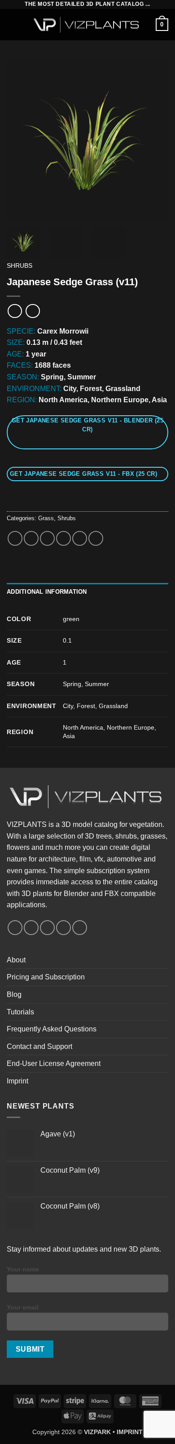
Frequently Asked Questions (51, 1029)
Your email (23, 1307)
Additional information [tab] (47, 591)
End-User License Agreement (54, 1063)
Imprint (17, 1081)
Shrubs (19, 265)
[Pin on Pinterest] (79, 538)
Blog (14, 994)
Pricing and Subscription (46, 977)
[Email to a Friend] (63, 538)
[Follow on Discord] (79, 927)
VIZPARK (97, 1431)
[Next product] (15, 311)
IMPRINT (130, 1431)
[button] (12, 24)
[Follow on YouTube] (63, 927)
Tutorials (20, 1012)
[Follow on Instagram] (31, 927)
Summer (97, 683)
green (71, 618)
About (16, 960)
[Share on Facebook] (31, 538)
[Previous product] (32, 311)
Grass (46, 518)
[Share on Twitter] (47, 538)
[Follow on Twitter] (47, 927)
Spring (72, 683)
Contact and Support (39, 1046)
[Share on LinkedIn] (95, 538)
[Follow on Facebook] (15, 927)
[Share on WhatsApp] (15, 538)
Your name (23, 1269)
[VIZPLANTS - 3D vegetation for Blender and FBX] (87, 24)
